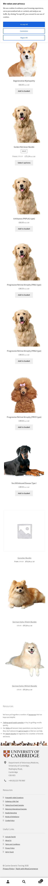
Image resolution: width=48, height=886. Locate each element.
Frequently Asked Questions (14, 798)
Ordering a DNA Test (11, 801)
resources (32, 714)
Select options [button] (24, 162)
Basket (37, 879)
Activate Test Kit (10, 837)
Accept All (24, 24)
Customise (24, 31)
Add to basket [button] (24, 91)
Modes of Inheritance (12, 817)
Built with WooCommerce (27, 868)
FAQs (8, 728)
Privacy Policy (10, 848)
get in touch (23, 731)
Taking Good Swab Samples (14, 805)
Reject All (24, 38)
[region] (24, 21)
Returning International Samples (16, 809)
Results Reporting (11, 813)
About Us (8, 840)
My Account (8, 882)
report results (11, 734)
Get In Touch (9, 852)
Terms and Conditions (12, 844)
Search (24, 882)
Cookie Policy (10, 820)
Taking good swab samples (13, 722)
